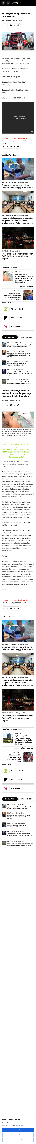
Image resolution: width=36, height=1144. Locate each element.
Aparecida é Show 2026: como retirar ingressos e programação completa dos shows (19, 373)
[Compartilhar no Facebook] (4, 25)
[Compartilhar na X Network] (7, 25)
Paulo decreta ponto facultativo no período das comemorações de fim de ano (23, 741)
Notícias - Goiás (12, 380)
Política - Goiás (12, 361)
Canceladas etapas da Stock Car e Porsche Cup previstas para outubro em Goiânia (20, 383)
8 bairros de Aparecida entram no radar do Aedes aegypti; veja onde (17, 186)
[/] (3, 3)
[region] (18, 1130)
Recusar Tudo (18, 1140)
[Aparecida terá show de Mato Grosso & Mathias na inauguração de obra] (4, 344)
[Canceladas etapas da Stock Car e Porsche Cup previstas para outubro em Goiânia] (4, 381)
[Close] (34, 1118)
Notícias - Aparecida (9, 182)
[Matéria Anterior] (8, 276)
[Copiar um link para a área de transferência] (18, 25)
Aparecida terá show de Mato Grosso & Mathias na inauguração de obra (19, 346)
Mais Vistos (9, 337)
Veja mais (20, 1125)
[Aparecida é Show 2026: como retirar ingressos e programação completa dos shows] (4, 833)
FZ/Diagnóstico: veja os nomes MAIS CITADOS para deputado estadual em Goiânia (18, 355)
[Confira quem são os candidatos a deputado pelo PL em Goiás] (4, 362)
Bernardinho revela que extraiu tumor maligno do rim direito (12, 297)
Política (10, 351)
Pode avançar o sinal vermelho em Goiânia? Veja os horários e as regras (17, 256)
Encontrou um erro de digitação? (15, 138)
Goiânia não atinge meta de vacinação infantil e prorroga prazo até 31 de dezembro (24, 279)
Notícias (5, 20)
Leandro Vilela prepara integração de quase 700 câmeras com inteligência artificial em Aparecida (17, 221)
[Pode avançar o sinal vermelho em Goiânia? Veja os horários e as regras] (18, 238)
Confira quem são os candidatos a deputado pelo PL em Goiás (17, 364)
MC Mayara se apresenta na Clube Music (14, 759)
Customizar (18, 1135)
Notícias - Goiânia (8, 713)
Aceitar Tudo (18, 1130)
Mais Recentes (26, 337)
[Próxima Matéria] (28, 295)
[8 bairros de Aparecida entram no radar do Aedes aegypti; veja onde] (18, 169)
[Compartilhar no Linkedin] (14, 25)
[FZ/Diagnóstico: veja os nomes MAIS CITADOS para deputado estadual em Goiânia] (4, 814)
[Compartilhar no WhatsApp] (11, 25)
